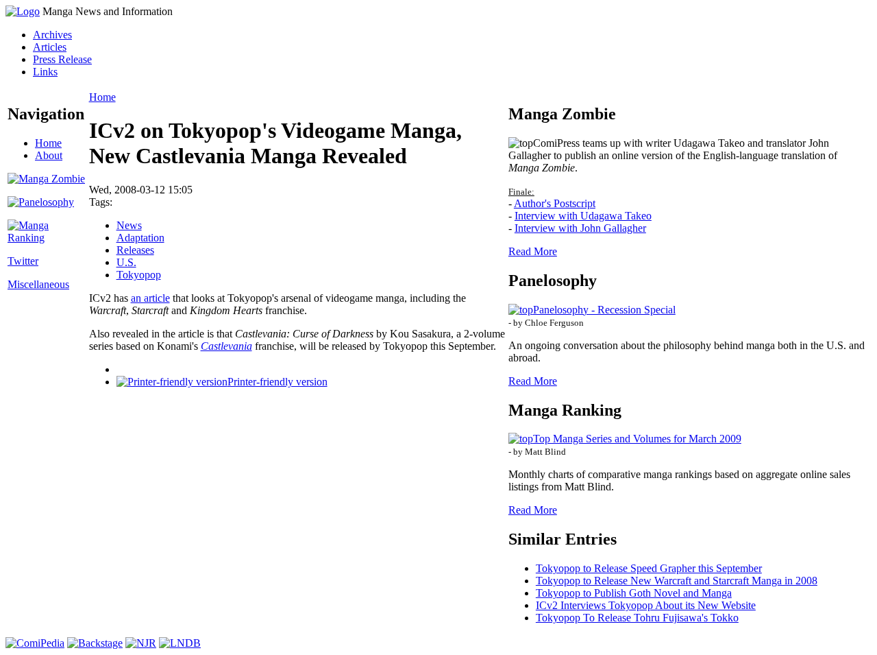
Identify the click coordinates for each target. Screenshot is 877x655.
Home (48, 143)
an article (150, 298)
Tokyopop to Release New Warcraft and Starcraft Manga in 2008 (676, 580)
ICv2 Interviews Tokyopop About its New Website (646, 605)
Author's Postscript (554, 203)
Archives (52, 34)
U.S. (126, 262)
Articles (49, 47)
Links (45, 72)
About (48, 155)
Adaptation (140, 237)
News (129, 225)
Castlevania (226, 346)
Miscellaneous (38, 284)
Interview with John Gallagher (580, 228)
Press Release (62, 59)
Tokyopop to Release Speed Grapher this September (649, 568)
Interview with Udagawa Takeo (583, 216)
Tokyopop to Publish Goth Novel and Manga (634, 593)
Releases (135, 250)
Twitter (23, 261)
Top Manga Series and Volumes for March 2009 (637, 438)
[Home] (22, 11)
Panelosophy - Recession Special (604, 309)
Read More (532, 251)
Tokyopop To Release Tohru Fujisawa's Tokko (637, 617)
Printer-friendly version (277, 382)
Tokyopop (138, 275)
